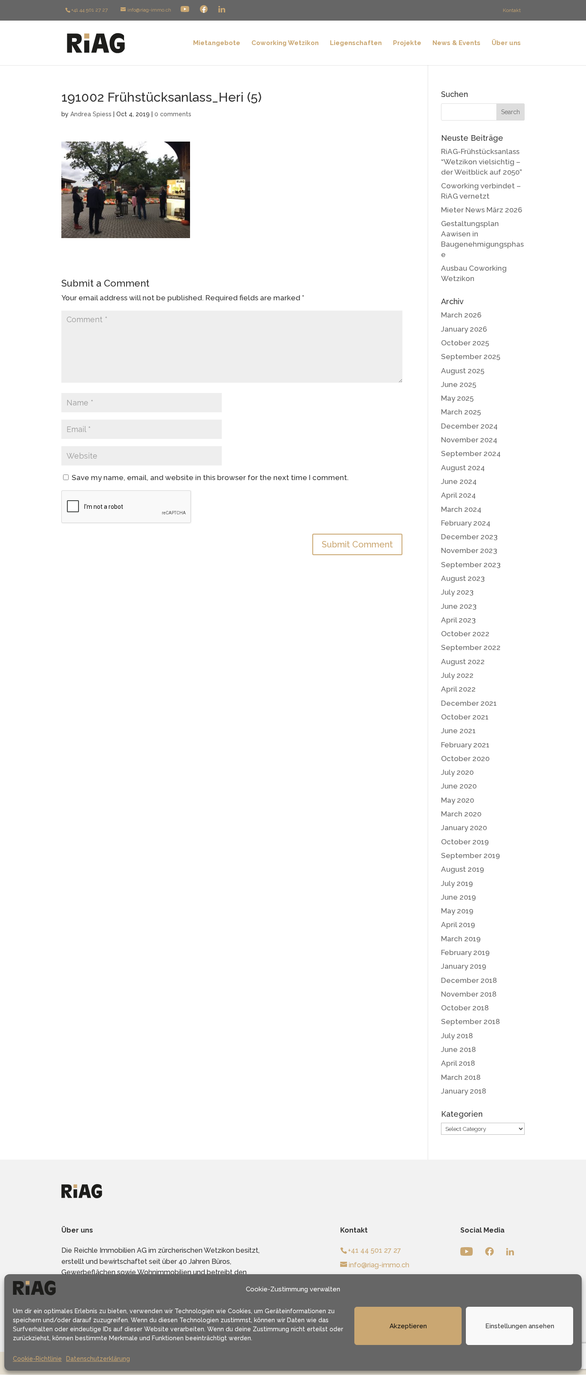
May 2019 (457, 911)
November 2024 (469, 439)
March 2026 (461, 315)
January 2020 (464, 827)
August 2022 (463, 661)
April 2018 (458, 1063)
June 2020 (459, 786)
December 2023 (469, 536)
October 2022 (465, 633)
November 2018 (468, 994)
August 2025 (462, 370)
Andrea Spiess (91, 114)
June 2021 (458, 730)
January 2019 (463, 966)
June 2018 (458, 1049)
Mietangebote (216, 43)
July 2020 (457, 772)
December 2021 (469, 703)
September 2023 (471, 564)
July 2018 (457, 1035)
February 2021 (465, 744)
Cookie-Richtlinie (37, 1358)
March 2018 (460, 1077)
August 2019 (462, 869)
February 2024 (465, 523)
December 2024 (469, 426)
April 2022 (458, 689)
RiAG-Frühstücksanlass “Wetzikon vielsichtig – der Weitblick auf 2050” (481, 161)
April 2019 (458, 924)
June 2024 (459, 481)
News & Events (456, 43)
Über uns (506, 43)
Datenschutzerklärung (98, 1358)
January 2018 (463, 1091)
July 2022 (457, 675)
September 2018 (470, 1021)
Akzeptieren (408, 1326)
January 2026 (464, 329)
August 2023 (463, 578)
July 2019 (457, 883)
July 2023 (457, 592)
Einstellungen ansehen (519, 1326)
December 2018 (469, 980)
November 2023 (469, 550)
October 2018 (465, 1007)
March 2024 (461, 509)
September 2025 (470, 356)
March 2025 (461, 412)
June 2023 (459, 606)
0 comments (172, 114)
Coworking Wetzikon (285, 43)
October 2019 (465, 841)
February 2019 (465, 952)
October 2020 (465, 758)
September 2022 (471, 647)
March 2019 (460, 938)
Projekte (407, 43)
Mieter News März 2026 (481, 209)
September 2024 (471, 453)
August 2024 (463, 467)
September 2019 (470, 855)
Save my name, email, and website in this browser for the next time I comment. (210, 477)
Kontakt (512, 10)
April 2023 (458, 620)
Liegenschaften (356, 43)
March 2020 (461, 814)
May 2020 (457, 800)
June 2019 (458, 897)
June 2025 (458, 384)
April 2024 (458, 495)
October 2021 (465, 717)
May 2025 (457, 398)
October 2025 (465, 342)
